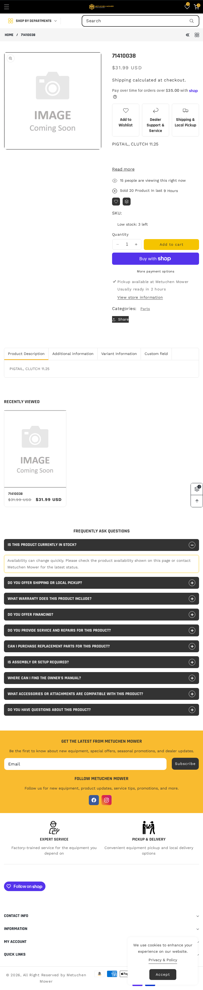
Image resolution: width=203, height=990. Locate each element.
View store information (140, 297)
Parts (145, 309)
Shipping (121, 80)
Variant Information (119, 354)
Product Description (26, 354)
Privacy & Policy (163, 960)
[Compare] (127, 202)
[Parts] (197, 34)
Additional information (73, 354)
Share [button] (123, 319)
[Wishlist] (116, 202)
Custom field (156, 354)
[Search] (191, 21)
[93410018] (187, 34)
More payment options (155, 271)
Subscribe (185, 763)
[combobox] (140, 21)
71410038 (15, 493)
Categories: (124, 308)
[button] (10, 7)
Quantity (120, 234)
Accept (163, 974)
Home (9, 35)
